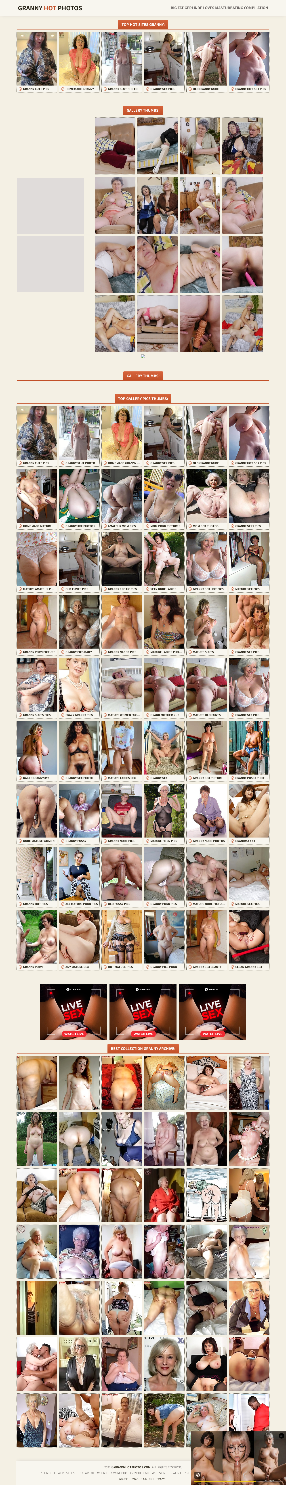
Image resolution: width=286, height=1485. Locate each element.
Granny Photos (50, 7)
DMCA (135, 1479)
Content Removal (154, 1479)
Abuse (123, 1479)
